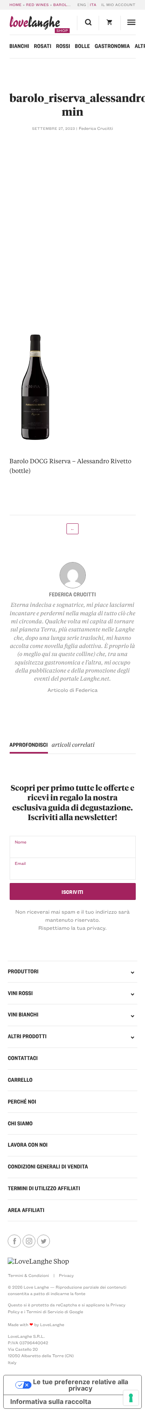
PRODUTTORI (23, 971)
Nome (21, 842)
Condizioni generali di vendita (48, 1166)
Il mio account (119, 4)
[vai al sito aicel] (38, 1261)
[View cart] (109, 23)
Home (16, 4)
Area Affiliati (26, 1210)
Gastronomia (112, 46)
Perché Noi (22, 1101)
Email (20, 863)
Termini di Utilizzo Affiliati (44, 1188)
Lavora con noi (28, 1144)
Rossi (63, 46)
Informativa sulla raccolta (50, 1401)
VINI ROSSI (20, 993)
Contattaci (22, 1058)
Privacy (66, 1275)
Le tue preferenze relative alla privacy (80, 1385)
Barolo (61, 4)
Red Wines (37, 4)
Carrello (20, 1080)
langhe (35, 24)
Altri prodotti (27, 1036)
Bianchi (19, 46)
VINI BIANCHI (23, 1014)
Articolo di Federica (73, 690)
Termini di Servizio (44, 1311)
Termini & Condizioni (28, 1275)
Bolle (82, 46)
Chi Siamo (20, 1123)
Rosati (42, 46)
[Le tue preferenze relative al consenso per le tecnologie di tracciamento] (131, 1398)
